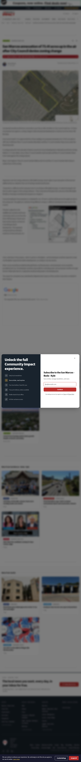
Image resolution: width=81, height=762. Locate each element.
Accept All (74, 758)
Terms (64, 394)
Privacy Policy (71, 394)
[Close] (74, 358)
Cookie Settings (61, 758)
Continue (60, 389)
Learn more (16, 759)
